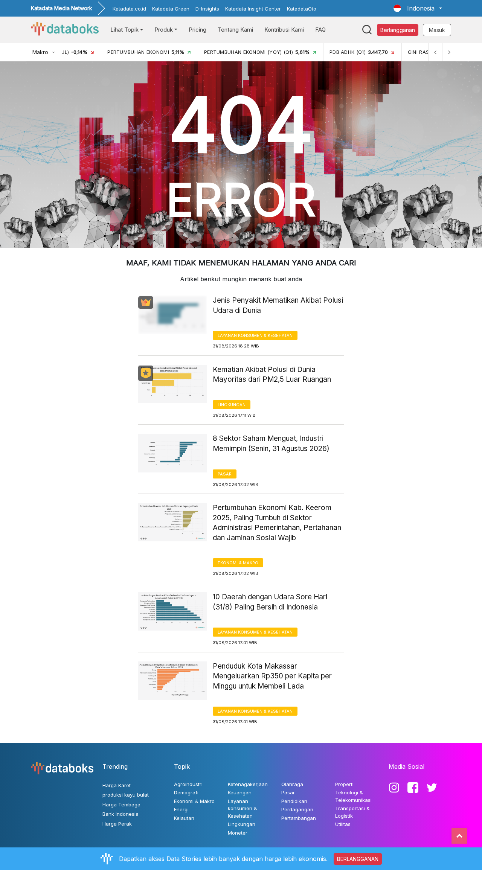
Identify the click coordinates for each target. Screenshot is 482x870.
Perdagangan (297, 809)
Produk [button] (163, 29)
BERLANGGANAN (357, 859)
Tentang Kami (235, 29)
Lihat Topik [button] (124, 29)
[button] (417, 8)
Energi (181, 809)
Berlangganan (397, 30)
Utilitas (343, 824)
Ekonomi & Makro (238, 562)
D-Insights (207, 9)
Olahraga (292, 784)
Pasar (225, 474)
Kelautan (184, 818)
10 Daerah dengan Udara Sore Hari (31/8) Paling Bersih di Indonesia (270, 602)
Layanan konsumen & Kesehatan (255, 335)
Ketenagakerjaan (248, 784)
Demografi (186, 792)
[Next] (449, 52)
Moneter (237, 833)
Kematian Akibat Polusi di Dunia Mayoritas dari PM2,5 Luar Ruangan (272, 374)
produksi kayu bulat (125, 795)
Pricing (197, 29)
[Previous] (435, 52)
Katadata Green (170, 9)
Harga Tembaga (121, 804)
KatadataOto (301, 9)
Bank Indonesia (120, 814)
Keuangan (240, 792)
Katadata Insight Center (253, 9)
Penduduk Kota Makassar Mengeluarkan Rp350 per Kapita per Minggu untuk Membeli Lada (272, 676)
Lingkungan (232, 404)
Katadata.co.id (129, 9)
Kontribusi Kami (284, 29)
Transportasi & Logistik (352, 812)
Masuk (437, 30)
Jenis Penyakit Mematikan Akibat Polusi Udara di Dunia (278, 305)
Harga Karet (116, 785)
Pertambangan (298, 818)
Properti (344, 784)
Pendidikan (294, 801)
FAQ (320, 29)
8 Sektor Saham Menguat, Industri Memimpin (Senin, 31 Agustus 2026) (271, 443)
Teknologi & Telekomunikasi (353, 796)
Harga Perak (117, 824)
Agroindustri (188, 784)
